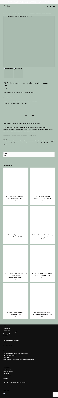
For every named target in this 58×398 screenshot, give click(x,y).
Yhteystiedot (6, 330)
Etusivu (5, 13)
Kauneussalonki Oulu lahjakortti (11, 332)
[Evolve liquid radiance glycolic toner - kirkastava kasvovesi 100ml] (15, 180)
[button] (54, 6)
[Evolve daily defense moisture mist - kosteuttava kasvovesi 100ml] (42, 258)
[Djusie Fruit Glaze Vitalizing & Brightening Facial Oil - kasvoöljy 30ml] (42, 180)
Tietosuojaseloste (7, 334)
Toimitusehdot (6, 328)
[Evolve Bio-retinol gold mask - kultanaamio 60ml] (15, 296)
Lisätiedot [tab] (32, 115)
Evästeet (5, 335)
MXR (23, 382)
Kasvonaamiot (18, 13)
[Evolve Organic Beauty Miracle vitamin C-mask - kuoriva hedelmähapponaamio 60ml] (15, 258)
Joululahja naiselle (7, 345)
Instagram (5, 378)
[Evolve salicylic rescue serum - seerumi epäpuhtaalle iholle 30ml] (42, 296)
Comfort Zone (13, 101)
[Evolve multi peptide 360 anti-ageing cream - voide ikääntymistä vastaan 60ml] (42, 219)
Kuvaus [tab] (25, 115)
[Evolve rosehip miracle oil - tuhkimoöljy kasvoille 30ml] (15, 219)
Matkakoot (35, 101)
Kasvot (10, 13)
